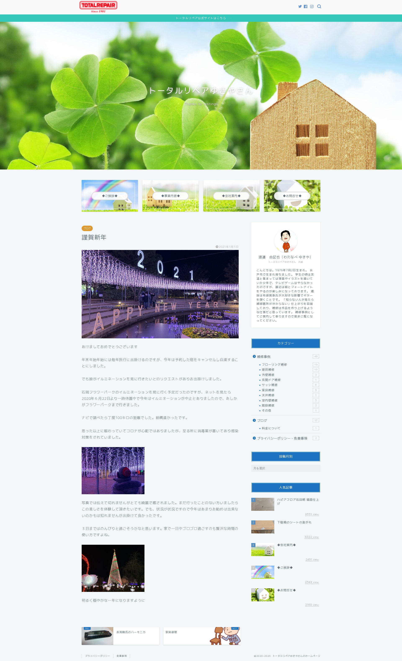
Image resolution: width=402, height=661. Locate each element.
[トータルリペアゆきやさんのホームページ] (98, 10)
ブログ (87, 228)
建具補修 (289, 369)
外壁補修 (289, 375)
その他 (289, 410)
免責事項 (122, 656)
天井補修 (289, 395)
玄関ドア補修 (289, 380)
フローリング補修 (289, 364)
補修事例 (287, 356)
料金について (289, 428)
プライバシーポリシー (97, 656)
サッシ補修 (289, 385)
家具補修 (289, 390)
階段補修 (289, 405)
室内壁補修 (289, 400)
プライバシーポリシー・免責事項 (287, 438)
